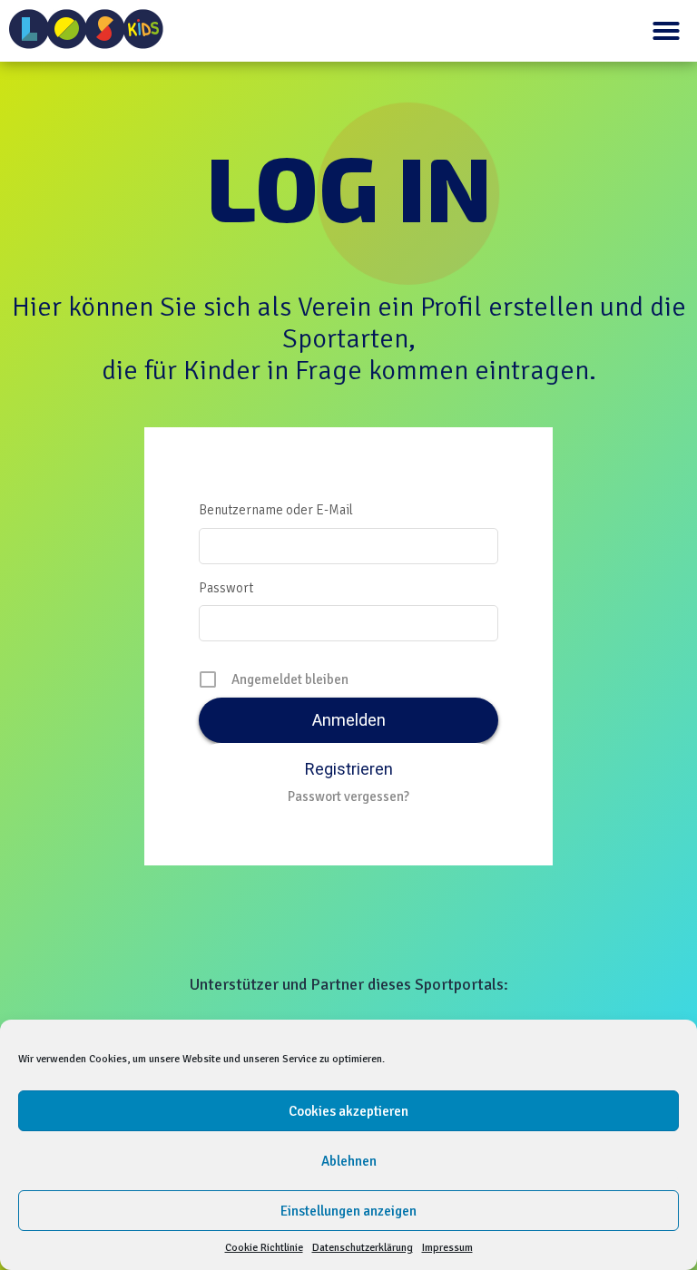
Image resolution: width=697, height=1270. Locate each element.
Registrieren (349, 768)
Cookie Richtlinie (264, 1248)
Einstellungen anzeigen (348, 1211)
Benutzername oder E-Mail (276, 510)
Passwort (226, 588)
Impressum (447, 1248)
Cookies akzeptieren (348, 1111)
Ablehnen (349, 1161)
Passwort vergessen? (348, 796)
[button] (666, 31)
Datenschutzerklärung (362, 1248)
